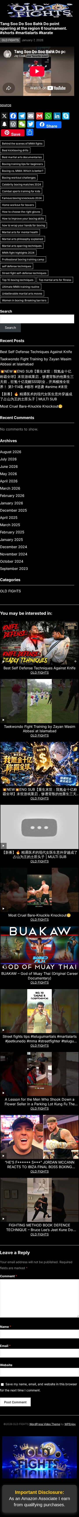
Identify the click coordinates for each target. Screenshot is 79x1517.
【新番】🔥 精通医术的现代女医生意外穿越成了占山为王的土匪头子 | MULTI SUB (39, 854)
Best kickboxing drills (15, 150)
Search (6, 311)
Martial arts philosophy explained (22, 239)
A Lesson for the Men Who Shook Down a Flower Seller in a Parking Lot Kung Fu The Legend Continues (40, 1104)
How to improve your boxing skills (23, 218)
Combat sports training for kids (21, 191)
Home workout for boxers (18, 205)
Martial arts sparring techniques (21, 245)
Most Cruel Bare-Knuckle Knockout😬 (31, 406)
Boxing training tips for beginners (22, 164)
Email (5, 1346)
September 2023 (14, 568)
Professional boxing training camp (23, 259)
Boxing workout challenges (19, 177)
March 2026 (10, 488)
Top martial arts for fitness (55, 280)
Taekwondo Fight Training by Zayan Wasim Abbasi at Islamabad (39, 728)
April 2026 (9, 481)
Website (6, 1365)
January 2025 (11, 539)
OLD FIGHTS (10, 40)
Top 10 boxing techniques (17, 280)
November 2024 (13, 554)
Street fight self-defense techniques (24, 273)
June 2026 (9, 466)
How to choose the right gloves (21, 211)
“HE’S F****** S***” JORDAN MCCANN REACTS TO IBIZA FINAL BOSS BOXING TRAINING (39, 1167)
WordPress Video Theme (44, 1424)
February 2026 (12, 495)
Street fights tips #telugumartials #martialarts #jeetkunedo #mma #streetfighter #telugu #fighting (40, 1041)
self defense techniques (16, 266)
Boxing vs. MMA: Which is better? (22, 170)
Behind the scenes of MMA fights (22, 143)
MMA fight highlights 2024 (18, 252)
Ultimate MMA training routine (20, 286)
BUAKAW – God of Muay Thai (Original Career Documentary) (39, 975)
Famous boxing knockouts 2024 (22, 198)
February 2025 (12, 532)
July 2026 (8, 459)
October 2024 (11, 561)
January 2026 (11, 503)
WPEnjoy (70, 1424)
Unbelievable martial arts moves (22, 293)
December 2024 (13, 547)
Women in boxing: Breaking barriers (24, 300)
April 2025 (9, 517)
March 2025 (10, 525)
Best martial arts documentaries (22, 157)
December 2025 (13, 510)
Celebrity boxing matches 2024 (21, 184)
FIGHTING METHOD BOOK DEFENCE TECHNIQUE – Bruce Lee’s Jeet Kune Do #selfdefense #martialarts (39, 1230)
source (5, 105)
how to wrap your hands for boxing (23, 225)
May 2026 (8, 474)
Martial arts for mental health (20, 232)
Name (5, 1327)
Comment (8, 1276)
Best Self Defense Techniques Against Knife (36, 352)
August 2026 (10, 452)
